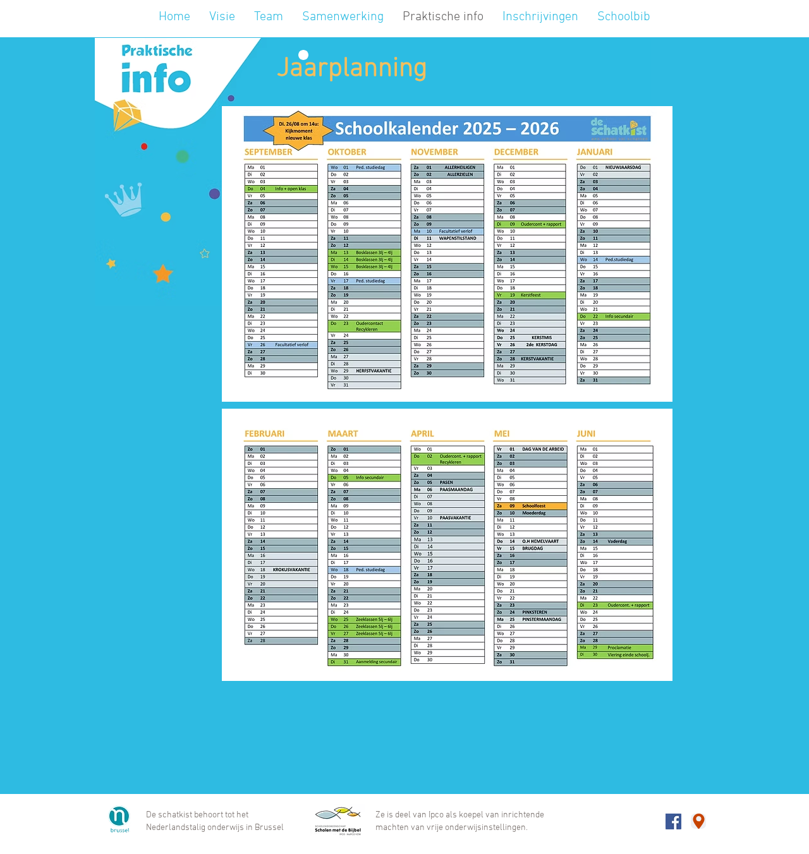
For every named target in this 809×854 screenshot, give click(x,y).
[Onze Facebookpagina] (673, 821)
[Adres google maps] (698, 821)
